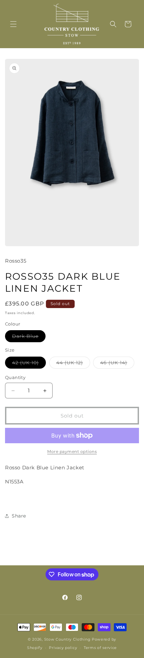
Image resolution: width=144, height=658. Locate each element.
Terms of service (100, 647)
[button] (13, 24)
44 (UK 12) (73, 364)
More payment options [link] (72, 451)
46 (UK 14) (117, 364)
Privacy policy (63, 647)
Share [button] (19, 516)
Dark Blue (29, 337)
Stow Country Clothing (67, 639)
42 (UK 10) (29, 364)
